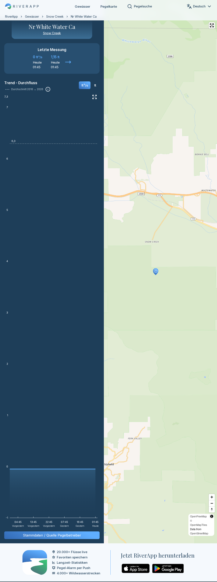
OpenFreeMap (198, 516)
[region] (108, 271)
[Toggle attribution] (211, 516)
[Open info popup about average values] (48, 89)
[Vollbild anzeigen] (94, 97)
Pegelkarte (108, 6)
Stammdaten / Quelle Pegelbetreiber (52, 535)
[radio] (84, 85)
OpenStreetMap (199, 533)
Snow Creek (55, 16)
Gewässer (82, 6)
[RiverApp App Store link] (135, 568)
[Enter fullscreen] (212, 25)
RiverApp (11, 16)
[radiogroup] (89, 87)
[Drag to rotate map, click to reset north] (212, 509)
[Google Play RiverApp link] (168, 568)
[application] (52, 313)
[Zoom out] (212, 503)
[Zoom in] (212, 497)
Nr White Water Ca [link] (84, 16)
